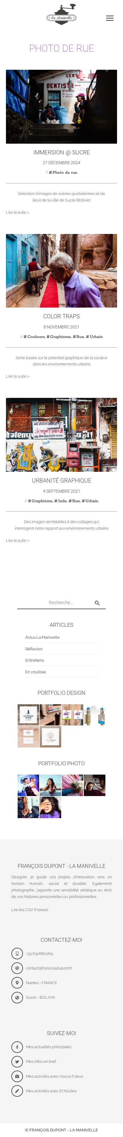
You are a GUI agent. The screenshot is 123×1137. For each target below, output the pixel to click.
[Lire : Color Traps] (61, 270)
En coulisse (35, 672)
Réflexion (34, 649)
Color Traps (61, 316)
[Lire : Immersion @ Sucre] (61, 106)
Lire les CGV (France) (29, 910)
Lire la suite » (17, 213)
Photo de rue (65, 172)
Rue (80, 336)
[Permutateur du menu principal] (110, 18)
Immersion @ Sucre (61, 152)
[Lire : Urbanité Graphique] (61, 434)
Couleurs (35, 336)
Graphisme (60, 336)
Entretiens (34, 660)
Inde (62, 501)
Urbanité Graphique (61, 480)
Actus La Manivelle (42, 637)
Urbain (96, 336)
